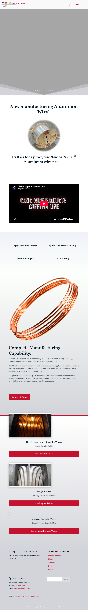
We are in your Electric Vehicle (43, 26)
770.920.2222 (20, 585)
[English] (3, 3)
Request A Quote (19, 397)
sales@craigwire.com (22, 588)
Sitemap (51, 569)
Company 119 (55, 607)
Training (51, 562)
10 (52, 90)
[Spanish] (6, 3)
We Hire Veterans (55, 555)
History (51, 559)
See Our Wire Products (43, 42)
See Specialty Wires (44, 453)
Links (50, 566)
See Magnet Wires (44, 503)
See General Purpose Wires (44, 531)
